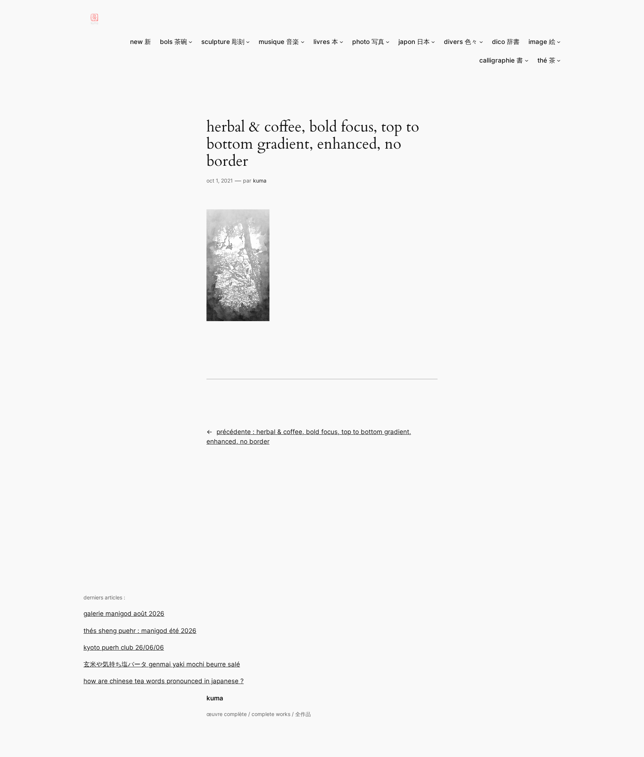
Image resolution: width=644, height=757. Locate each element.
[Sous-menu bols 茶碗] (190, 42)
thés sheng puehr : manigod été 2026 (139, 630)
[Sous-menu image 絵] (559, 42)
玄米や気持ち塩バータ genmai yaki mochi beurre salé (161, 664)
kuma (214, 698)
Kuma (259, 180)
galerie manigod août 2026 (123, 613)
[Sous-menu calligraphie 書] (526, 60)
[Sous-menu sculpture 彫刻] (248, 42)
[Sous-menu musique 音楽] (302, 42)
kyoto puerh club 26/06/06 (123, 647)
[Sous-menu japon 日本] (433, 42)
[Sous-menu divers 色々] (481, 42)
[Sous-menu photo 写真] (387, 42)
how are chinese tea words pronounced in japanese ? (163, 681)
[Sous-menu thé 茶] (559, 60)
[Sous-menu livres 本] (341, 42)
